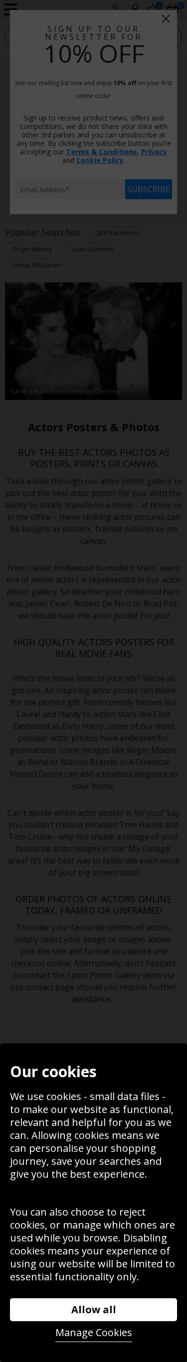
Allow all (93, 1309)
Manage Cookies (93, 1332)
